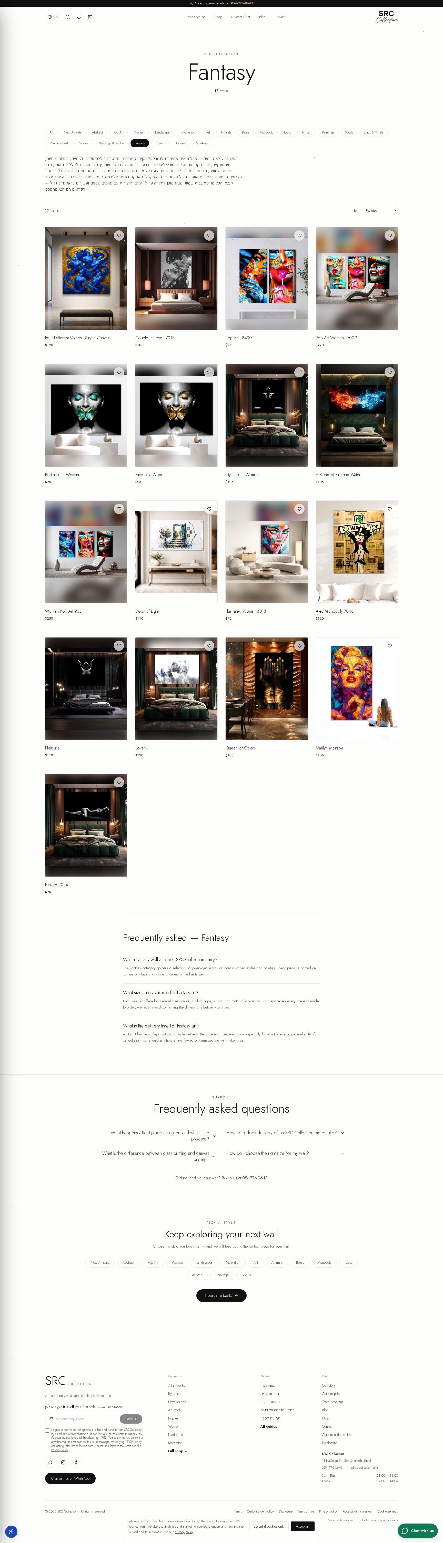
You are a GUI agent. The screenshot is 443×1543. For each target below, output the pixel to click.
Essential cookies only (269, 1526)
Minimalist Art (58, 143)
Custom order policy (336, 1434)
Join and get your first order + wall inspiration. (84, 1407)
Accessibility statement (357, 1511)
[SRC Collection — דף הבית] (387, 17)
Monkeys (202, 143)
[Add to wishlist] (119, 235)
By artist (173, 1393)
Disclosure (329, 1442)
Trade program (332, 1401)
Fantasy (140, 143)
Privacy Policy (59, 1450)
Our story (329, 1385)
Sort (356, 210)
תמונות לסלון (270, 1418)
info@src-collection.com (362, 1467)
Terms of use (306, 1511)
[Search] (68, 17)
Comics (160, 143)
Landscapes (163, 132)
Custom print (331, 1393)
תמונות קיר (268, 1385)
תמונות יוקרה (270, 1401)
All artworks (176, 1385)
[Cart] (90, 17)
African (306, 132)
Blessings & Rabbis (111, 143)
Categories (193, 16)
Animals (226, 132)
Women (139, 132)
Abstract (97, 132)
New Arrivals (72, 132)
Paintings (328, 132)
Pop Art (118, 132)
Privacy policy (328, 1511)
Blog (262, 16)
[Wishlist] (79, 17)
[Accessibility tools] (11, 1532)
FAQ (325, 1418)
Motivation (188, 132)
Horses (180, 143)
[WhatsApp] (50, 1462)
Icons (287, 132)
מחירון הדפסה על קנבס (277, 1410)
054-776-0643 (242, 3)
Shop (218, 16)
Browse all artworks (218, 1295)
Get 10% (131, 1419)
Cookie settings (388, 1511)
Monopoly (266, 132)
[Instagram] (63, 1462)
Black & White (373, 132)
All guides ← (270, 1426)
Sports (349, 132)
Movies (83, 143)
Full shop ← (178, 1451)
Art (208, 132)
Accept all (302, 1526)
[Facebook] (76, 1462)
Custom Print (240, 16)
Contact (280, 16)
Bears (245, 132)
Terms (238, 1511)
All (51, 132)
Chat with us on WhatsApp (70, 1478)
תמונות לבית (269, 1393)
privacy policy (184, 1531)
